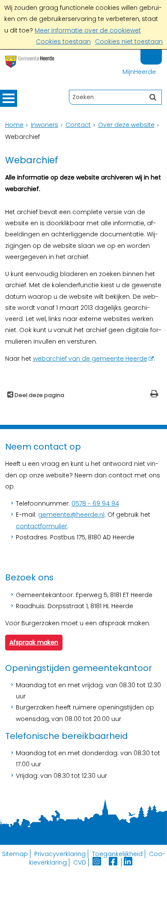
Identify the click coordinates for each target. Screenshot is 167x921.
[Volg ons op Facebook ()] (115, 862)
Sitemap (15, 854)
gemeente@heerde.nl (71, 514)
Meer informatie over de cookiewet (88, 30)
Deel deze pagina (38, 395)
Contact (78, 125)
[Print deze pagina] (154, 394)
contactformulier (41, 526)
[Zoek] (152, 97)
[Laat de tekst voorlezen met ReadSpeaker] (156, 53)
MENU (8, 98)
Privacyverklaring (60, 854)
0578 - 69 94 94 (95, 503)
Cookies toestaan (63, 41)
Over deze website (126, 125)
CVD (79, 862)
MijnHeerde (139, 72)
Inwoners (44, 125)
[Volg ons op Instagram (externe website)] (97, 862)
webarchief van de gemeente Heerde (90, 358)
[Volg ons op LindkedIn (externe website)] (129, 862)
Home (14, 125)
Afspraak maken (33, 642)
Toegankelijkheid (117, 854)
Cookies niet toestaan (129, 41)
